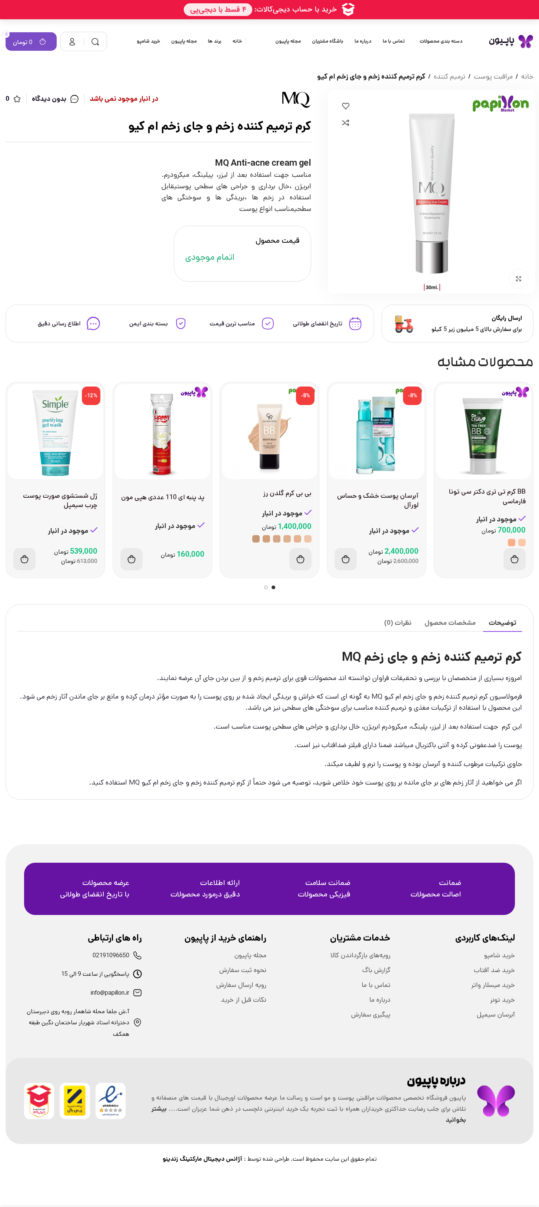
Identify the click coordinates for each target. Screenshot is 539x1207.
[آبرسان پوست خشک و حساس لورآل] (376, 431)
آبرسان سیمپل (496, 1014)
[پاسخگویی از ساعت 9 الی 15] (137, 973)
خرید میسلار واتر (493, 985)
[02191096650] (137, 955)
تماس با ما (376, 985)
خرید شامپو (499, 955)
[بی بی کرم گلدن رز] (269, 431)
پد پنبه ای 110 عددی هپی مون (162, 497)
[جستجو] (95, 41)
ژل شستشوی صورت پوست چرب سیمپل (60, 500)
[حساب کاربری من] (72, 41)
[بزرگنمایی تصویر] (518, 278)
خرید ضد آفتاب (494, 970)
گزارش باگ (376, 970)
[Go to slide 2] (266, 587)
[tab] (502, 623)
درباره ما (379, 1000)
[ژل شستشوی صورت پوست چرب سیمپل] (55, 431)
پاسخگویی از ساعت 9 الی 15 (95, 974)
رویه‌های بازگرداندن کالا (360, 955)
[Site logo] (511, 41)
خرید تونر (502, 1000)
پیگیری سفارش (370, 1014)
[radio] (522, 542)
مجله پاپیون (250, 955)
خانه (527, 77)
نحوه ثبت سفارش (242, 970)
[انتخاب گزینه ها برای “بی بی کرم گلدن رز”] (300, 559)
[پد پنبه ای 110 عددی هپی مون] (162, 431)
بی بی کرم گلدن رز (287, 493)
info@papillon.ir (110, 993)
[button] (346, 559)
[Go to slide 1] (273, 587)
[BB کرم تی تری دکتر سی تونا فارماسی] (483, 431)
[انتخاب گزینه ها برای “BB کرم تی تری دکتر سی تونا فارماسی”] (514, 559)
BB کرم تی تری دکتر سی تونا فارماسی (487, 496)
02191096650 (111, 955)
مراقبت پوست (493, 77)
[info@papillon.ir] (137, 992)
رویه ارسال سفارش (241, 985)
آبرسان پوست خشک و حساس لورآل (378, 500)
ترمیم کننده (449, 77)
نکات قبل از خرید (243, 1000)
